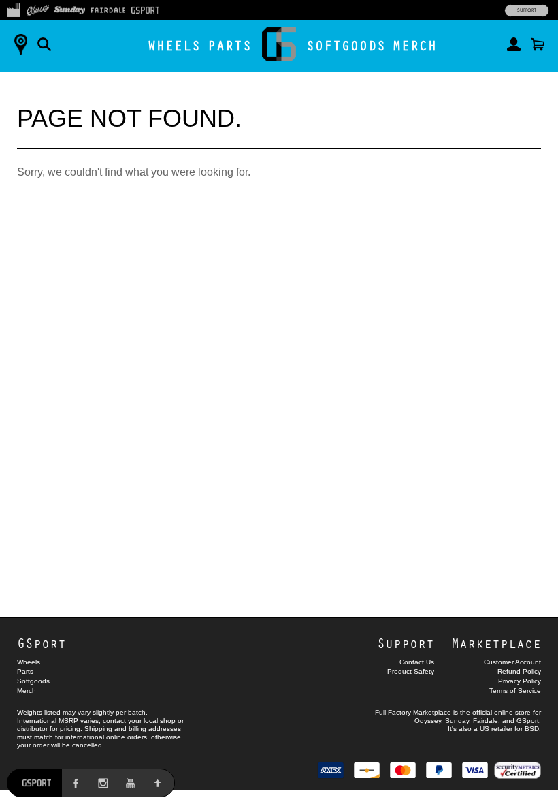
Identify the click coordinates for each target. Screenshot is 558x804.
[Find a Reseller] (20, 44)
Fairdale (485, 720)
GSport (41, 643)
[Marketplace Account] (513, 44)
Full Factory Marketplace (413, 712)
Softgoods (346, 45)
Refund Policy (519, 671)
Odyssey (427, 720)
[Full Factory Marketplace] (13, 9)
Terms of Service (515, 690)
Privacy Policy (519, 681)
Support (526, 10)
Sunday (457, 720)
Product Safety (410, 671)
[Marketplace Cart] (537, 44)
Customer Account (512, 662)
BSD (532, 728)
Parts (230, 45)
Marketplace (496, 643)
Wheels (174, 45)
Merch (415, 45)
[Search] (44, 44)
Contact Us (416, 662)
